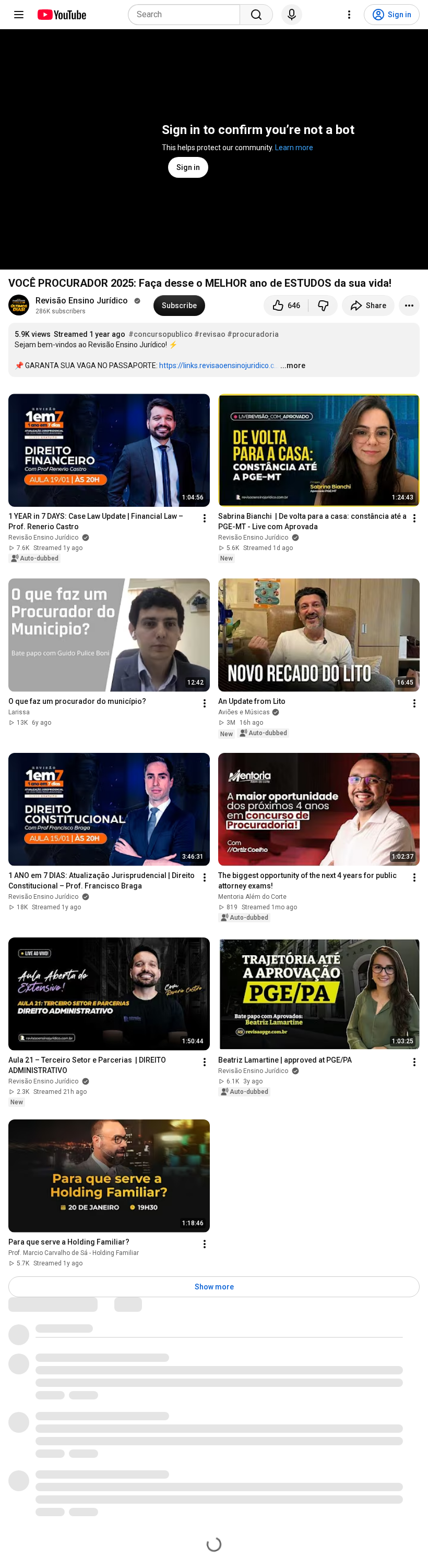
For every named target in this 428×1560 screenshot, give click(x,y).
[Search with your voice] (291, 14)
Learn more (294, 147)
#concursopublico (160, 334)
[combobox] (187, 14)
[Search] (256, 14)
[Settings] (349, 14)
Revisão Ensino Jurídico (83, 301)
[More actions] (409, 305)
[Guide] (19, 14)
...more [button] (292, 365)
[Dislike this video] (323, 305)
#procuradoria (253, 334)
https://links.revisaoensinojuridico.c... (219, 365)
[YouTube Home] (61, 14)
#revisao (209, 334)
